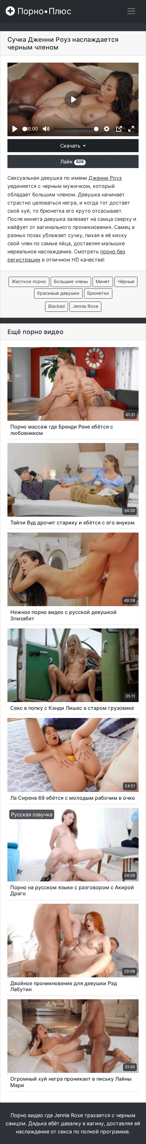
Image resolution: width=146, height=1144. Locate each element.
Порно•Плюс (43, 11)
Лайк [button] (72, 162)
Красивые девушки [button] (58, 293)
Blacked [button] (56, 306)
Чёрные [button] (126, 281)
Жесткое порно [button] (29, 281)
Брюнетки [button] (98, 293)
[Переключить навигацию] (131, 11)
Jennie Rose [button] (85, 306)
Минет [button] (103, 281)
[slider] (24, 129)
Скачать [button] (71, 146)
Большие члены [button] (71, 281)
